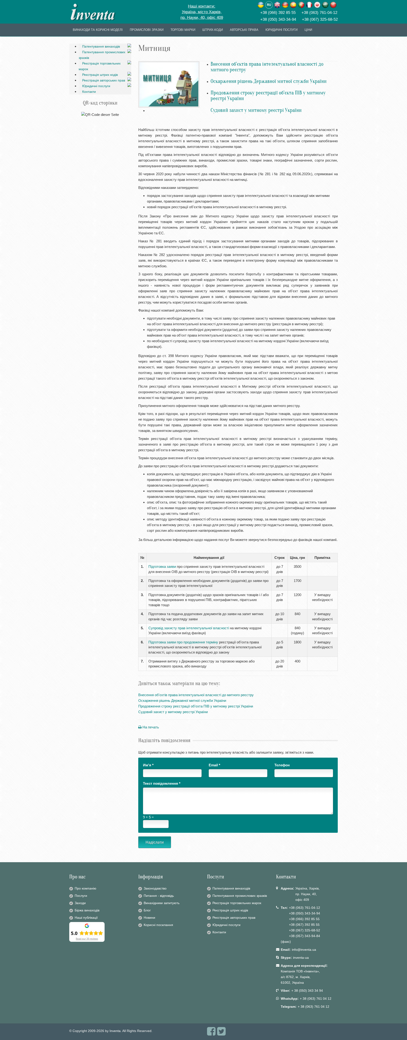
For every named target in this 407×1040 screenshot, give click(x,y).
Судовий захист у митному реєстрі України (256, 110)
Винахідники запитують (161, 903)
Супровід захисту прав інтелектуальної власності (188, 628)
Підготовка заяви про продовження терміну (183, 642)
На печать (150, 727)
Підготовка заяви (162, 567)
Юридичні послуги (96, 86)
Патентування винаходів (101, 46)
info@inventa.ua (304, 949)
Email (214, 765)
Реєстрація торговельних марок (100, 66)
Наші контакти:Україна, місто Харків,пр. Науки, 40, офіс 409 (201, 12)
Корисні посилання (158, 925)
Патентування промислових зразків (102, 55)
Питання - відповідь (159, 896)
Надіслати (155, 842)
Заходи (80, 903)
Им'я (148, 765)
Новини (149, 917)
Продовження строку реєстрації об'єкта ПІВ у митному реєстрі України (268, 96)
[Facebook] (211, 1034)
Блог (147, 910)
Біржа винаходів (87, 910)
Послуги (81, 896)
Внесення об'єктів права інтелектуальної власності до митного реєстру (267, 67)
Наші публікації (86, 917)
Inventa (115, 1031)
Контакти (89, 91)
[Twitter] (221, 1034)
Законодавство (155, 888)
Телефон (282, 765)
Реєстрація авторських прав (103, 80)
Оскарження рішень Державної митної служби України (269, 81)
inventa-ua (301, 957)
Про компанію (85, 888)
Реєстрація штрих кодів (100, 75)
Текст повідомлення (161, 783)
